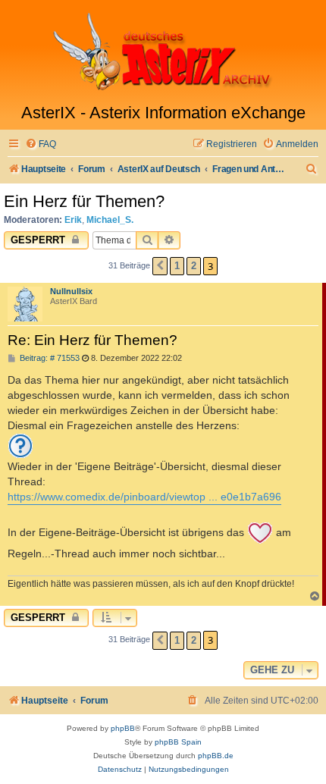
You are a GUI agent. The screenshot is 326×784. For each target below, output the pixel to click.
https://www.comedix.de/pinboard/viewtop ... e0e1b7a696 (144, 497)
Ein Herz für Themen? (84, 201)
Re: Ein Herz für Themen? (92, 340)
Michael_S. (109, 220)
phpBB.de (216, 755)
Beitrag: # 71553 (48, 358)
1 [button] (177, 265)
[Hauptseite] (163, 51)
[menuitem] (40, 144)
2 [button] (193, 265)
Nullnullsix (71, 291)
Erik (73, 220)
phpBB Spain (178, 742)
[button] (160, 266)
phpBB (123, 728)
